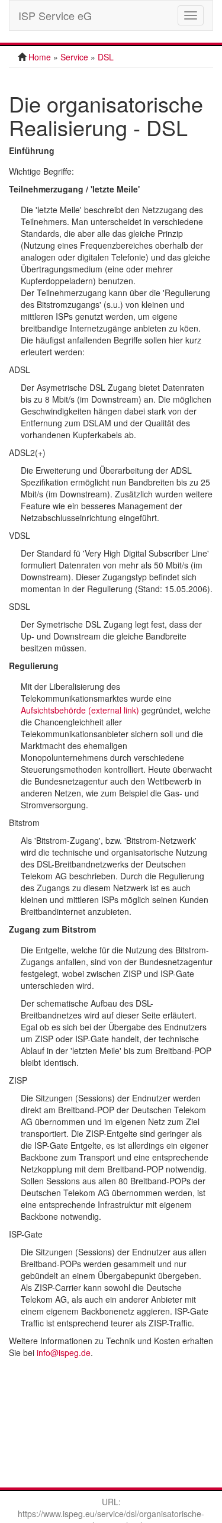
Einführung (31, 150)
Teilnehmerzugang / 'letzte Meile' (74, 189)
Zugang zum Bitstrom (52, 929)
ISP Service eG (55, 15)
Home (39, 57)
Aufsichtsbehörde (80, 710)
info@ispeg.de (64, 1352)
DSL (106, 57)
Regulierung (34, 665)
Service (74, 57)
